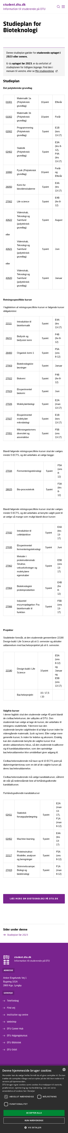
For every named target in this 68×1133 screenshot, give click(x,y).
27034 (9, 471)
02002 (9, 131)
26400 (9, 353)
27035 (9, 547)
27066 (9, 606)
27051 (9, 433)
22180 (9, 670)
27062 (9, 565)
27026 (9, 404)
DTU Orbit (12, 1049)
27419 (9, 870)
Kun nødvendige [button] (34, 1120)
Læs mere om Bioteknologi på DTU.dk (34, 898)
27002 (9, 201)
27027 (9, 418)
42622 (9, 220)
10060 (9, 172)
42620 (9, 278)
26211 (9, 338)
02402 (9, 151)
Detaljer (31, 1091)
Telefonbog (13, 1000)
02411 (9, 814)
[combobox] (64, 1069)
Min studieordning (44, 71)
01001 (9, 102)
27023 (9, 391)
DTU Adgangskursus (17, 1035)
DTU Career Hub (15, 1028)
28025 (9, 489)
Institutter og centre (17, 1014)
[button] (63, 6)
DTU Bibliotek (14, 1042)
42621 (9, 249)
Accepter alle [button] (34, 1113)
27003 (9, 365)
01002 (9, 116)
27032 (9, 532)
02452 (9, 839)
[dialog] (34, 1099)
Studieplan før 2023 (17, 934)
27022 (9, 378)
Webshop (11, 1021)
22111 (9, 323)
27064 (9, 588)
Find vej (11, 1007)
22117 (9, 855)
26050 (9, 186)
